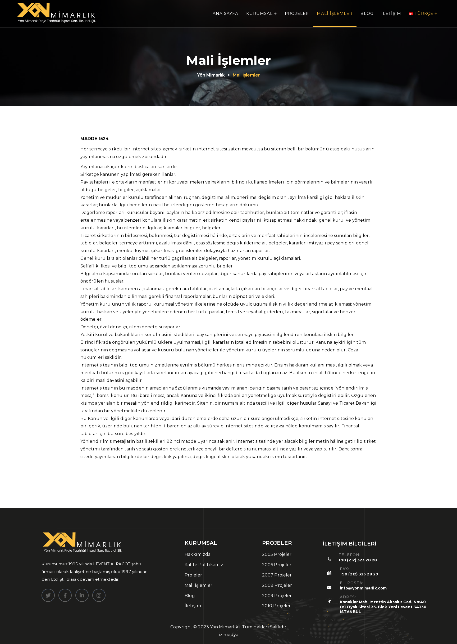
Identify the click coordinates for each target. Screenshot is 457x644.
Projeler (297, 13)
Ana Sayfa (225, 13)
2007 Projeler (277, 575)
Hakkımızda (198, 554)
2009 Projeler (277, 595)
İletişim (391, 13)
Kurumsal (259, 13)
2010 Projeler (276, 605)
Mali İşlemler (335, 13)
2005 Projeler (276, 554)
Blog (366, 13)
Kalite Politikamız (204, 564)
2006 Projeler (276, 564)
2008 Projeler (277, 585)
